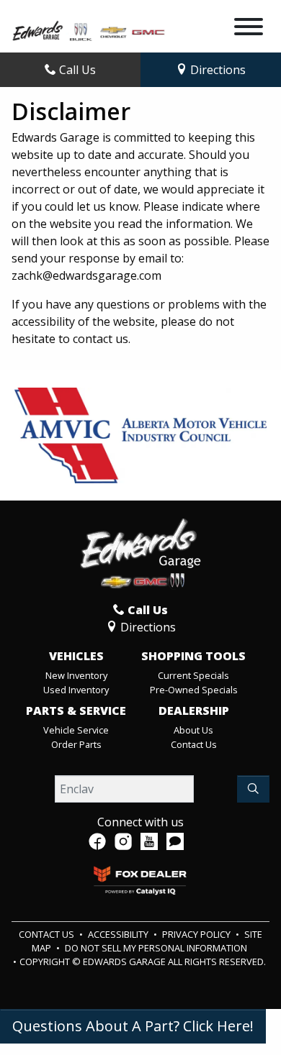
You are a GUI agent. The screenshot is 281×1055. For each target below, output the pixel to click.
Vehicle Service (76, 729)
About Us (193, 729)
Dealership (194, 711)
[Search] (253, 789)
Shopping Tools (193, 656)
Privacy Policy (197, 934)
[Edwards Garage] (89, 29)
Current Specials (193, 675)
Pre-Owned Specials (194, 689)
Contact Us (194, 744)
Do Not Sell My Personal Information (156, 947)
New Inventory (76, 675)
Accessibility (119, 934)
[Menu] (248, 28)
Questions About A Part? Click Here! (133, 1026)
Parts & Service (76, 711)
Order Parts (76, 744)
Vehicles (76, 656)
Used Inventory (76, 689)
